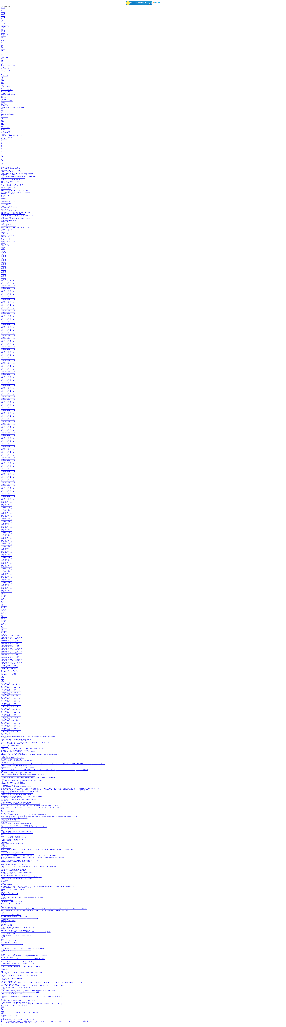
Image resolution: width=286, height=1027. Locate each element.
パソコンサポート (5, 91)
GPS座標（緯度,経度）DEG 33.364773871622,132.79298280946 (17, 833)
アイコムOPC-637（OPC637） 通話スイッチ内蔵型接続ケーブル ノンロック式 (21, 780)
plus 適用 (3, 989)
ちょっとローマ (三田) (6, 813)
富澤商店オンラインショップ (8, 241)
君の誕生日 (4, 881)
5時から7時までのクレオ (7, 924)
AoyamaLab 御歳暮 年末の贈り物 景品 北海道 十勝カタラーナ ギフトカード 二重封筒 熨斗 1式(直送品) (28, 777)
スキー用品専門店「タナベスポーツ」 (11, 683)
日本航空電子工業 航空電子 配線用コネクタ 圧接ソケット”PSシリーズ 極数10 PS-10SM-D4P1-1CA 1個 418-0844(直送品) (32, 857)
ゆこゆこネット (5, 200)
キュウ (2, 20)
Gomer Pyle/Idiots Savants (9, 819)
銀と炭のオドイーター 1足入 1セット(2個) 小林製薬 (14, 750)
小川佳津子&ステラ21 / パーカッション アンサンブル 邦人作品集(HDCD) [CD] (21, 1012)
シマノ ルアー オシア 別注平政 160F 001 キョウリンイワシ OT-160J (18, 1022)
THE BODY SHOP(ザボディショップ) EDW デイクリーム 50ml (17, 767)
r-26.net (2, 27)
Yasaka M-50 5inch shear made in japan (10, 167)
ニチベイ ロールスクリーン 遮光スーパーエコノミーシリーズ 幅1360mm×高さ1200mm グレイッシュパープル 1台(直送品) (33, 985)
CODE (2, 779)
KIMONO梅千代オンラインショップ (10, 821)
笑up (2, 58)
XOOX (2, 771)
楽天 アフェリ (5, 68)
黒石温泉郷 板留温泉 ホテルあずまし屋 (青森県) (13, 869)
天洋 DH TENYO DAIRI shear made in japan (12, 171)
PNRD (2, 1007)
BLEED (3, 867)
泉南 (2, 85)
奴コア (2, 40)
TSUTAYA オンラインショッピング (10, 181)
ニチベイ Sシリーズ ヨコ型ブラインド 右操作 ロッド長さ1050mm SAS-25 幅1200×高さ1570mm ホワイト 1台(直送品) (31, 1004)
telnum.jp (3, 30)
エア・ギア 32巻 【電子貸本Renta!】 (10, 745)
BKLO (2, 1009)
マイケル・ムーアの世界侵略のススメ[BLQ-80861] (14, 870)
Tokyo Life (3, 252)
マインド (3, 21)
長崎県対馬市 (4, 880)
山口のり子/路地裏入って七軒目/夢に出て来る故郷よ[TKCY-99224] (18, 963)
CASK (2, 997)
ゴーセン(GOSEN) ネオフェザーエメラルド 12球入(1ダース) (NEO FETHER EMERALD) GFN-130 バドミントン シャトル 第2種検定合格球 (37, 886)
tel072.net (3, 33)
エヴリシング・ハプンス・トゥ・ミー (11, 873)
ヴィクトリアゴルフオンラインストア (11, 185)
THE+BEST (4, 851)
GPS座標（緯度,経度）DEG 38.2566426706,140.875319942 (16, 823)
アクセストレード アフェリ (8, 65)
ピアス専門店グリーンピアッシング (10, 207)
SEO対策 (3, 88)
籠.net (2, 37)
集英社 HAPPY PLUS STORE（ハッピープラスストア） (15, 227)
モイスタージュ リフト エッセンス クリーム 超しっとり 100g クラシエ (19, 962)
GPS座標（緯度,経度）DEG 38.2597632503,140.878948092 (16, 794)
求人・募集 (4, 102)
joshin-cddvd (4, 846)
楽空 (2, 890)
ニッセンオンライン (6, 189)
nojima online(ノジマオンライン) (9, 193)
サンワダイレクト (5, 240)
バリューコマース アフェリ (8, 70)
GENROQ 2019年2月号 (7, 900)
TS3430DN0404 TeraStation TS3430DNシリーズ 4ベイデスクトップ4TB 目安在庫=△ (22, 796)
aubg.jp (2, 60)
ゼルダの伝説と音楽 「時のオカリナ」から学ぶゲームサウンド (17, 1019)
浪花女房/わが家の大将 (7, 928)
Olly (2, 1024)
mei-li (2, 904)
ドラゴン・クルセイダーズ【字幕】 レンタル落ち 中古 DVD (17, 825)
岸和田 (2, 80)
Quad (2, 971)
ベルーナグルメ (5, 230)
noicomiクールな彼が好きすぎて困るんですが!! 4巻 (14, 818)
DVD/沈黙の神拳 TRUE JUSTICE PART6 (11, 978)
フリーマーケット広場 (7, 101)
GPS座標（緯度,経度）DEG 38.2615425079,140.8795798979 (16, 786)
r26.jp (2, 29)
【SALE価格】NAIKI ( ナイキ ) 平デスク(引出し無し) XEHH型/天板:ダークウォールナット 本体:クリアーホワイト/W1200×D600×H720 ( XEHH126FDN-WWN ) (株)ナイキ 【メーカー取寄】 (50, 788)
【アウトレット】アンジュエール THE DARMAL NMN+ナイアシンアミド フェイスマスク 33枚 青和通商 (28, 855)
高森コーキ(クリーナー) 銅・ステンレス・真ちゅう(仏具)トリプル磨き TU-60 (21, 972)
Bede (2, 1008)
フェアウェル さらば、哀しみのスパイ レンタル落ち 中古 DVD (17, 927)
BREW (2, 1013)
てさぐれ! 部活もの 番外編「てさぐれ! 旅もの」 (13, 901)
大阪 (2, 77)
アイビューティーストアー (8, 280)
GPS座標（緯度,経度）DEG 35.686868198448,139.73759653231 (17, 760)
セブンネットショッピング (8, 187)
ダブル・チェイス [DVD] (7, 925)
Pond (2, 995)
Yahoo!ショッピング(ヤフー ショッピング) (12, 179)
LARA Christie (4, 244)
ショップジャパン (5, 245)
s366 (2, 46)
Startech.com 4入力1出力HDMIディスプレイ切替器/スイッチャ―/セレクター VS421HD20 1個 (25, 742)
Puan (2, 968)
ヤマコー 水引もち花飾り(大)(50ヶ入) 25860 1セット (14, 864)
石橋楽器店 (4, 198)
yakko (2, 47)
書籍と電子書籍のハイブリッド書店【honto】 (13, 214)
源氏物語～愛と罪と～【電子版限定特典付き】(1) (14, 889)
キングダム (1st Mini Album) (8, 933)
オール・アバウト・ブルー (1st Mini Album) (12, 852)
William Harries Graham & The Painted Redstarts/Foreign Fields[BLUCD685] (19, 918)
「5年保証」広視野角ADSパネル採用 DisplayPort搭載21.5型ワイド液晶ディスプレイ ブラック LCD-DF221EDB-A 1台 (31, 996)
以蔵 (2, 834)
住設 (2, 18)
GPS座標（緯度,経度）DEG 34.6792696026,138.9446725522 (16, 1002)
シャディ (3, 223)
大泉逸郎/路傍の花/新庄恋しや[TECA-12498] (12, 758)
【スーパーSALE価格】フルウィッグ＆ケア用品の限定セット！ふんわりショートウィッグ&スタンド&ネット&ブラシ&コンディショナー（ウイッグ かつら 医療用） (45, 1021)
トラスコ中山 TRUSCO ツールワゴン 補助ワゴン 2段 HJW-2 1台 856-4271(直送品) (22, 948)
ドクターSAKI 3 (5, 969)
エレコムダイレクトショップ (8, 226)
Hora (2, 913)
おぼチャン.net (4, 34)
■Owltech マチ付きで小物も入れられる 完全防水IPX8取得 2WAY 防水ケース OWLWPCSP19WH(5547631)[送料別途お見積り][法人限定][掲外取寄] (39, 816)
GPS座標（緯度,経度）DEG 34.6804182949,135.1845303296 (16, 950)
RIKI (2, 960)
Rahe (2, 947)
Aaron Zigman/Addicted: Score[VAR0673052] (12, 993)
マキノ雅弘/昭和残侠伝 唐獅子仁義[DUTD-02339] (14, 916)
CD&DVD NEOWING (6, 224)
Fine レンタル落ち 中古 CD (8, 828)
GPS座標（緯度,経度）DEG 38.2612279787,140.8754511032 (16, 802)
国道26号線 (4, 99)
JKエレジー (4, 912)
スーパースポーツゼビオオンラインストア (12, 184)
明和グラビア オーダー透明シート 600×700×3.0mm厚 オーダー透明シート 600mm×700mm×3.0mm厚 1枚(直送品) (30, 866)
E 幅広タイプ (4, 979)
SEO (2, 74)
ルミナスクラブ (5, 233)
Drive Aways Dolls (8, 981)
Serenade (3, 12)
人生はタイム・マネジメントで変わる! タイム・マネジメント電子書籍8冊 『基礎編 (23, 959)
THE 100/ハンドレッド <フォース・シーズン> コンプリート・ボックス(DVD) (21, 877)
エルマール (4, 756)
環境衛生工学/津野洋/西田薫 (8, 921)
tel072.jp (3, 31)
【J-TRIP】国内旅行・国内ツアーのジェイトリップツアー (16, 218)
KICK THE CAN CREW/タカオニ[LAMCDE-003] (13, 837)
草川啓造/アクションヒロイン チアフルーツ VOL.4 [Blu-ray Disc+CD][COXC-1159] (22, 897)
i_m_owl (3, 49)
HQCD (2, 1018)
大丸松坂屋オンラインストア (8, 210)
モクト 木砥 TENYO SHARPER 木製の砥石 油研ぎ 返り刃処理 (17, 173)
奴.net (2, 39)
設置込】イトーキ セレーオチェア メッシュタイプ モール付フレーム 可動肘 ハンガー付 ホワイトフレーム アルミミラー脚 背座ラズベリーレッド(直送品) (41, 982)
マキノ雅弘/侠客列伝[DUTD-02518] (10, 884)
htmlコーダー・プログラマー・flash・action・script (14, 135)
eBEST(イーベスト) (6, 204)
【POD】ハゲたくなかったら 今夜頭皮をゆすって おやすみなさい (19, 791)
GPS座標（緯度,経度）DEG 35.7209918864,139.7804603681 (16, 831)
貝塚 (2, 82)
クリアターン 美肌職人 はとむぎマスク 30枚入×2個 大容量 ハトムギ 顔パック (21, 860)
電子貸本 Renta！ (6, 221)
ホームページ (4, 76)
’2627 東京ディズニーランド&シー (10, 762)
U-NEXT (3, 243)
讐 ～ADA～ (4, 858)
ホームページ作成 (5, 86)
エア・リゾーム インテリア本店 (9, 664)
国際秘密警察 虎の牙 (6, 919)
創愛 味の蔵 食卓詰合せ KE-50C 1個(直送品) (12, 782)
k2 (1, 43)
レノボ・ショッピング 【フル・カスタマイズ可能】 (15, 190)
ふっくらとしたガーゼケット (8, 954)
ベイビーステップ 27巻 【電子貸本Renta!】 (12, 743)
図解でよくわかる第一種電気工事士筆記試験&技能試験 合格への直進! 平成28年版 (22, 774)
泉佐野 (2, 83)
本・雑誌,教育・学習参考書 (8, 785)
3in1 (2, 863)
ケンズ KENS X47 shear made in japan (10, 168)
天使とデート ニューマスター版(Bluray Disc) (12, 753)
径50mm (3, 945)
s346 (2, 45)
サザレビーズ (4, 747)
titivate (2, 676)
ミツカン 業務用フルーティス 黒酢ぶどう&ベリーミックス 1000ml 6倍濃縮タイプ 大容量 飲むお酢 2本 (28, 990)
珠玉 (2, 42)
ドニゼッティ (4, 734)
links (2, 108)
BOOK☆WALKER (5, 236)
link (1, 9)
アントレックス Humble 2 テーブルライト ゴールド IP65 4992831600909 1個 (20, 966)
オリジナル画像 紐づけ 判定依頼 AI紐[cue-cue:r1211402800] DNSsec (18, 176)
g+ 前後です (4, 939)
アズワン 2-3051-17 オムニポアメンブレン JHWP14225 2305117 (17, 854)
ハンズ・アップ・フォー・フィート (10, 965)
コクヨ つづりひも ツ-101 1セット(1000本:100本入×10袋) (15, 930)
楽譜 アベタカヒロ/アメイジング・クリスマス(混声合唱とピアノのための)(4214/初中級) (24, 827)
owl (1, 51)
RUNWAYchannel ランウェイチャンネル (11, 635)
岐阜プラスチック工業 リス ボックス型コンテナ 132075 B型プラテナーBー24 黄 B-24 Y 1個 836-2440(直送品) (29, 805)
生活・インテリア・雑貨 (7, 811)
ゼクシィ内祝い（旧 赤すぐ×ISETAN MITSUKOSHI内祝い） (17, 212)
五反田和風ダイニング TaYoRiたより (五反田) (13, 783)
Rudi (2, 938)
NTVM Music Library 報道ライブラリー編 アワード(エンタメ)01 (17, 987)
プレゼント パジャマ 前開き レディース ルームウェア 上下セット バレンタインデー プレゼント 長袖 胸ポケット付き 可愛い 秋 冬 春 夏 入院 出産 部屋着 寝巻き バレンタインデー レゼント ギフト (53, 764)
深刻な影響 (4, 737)
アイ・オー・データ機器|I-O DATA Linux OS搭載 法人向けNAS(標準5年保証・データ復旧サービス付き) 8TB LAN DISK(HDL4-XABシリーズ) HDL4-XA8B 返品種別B (44, 770)
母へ (2, 810)
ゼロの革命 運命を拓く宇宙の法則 (10, 840)
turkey (2, 53)
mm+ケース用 (4, 895)
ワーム (2, 808)
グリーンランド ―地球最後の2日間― (11, 915)
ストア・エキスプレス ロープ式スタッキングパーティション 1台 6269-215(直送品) (22, 748)
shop (2, 63)
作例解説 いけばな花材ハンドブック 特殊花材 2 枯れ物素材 (16, 872)
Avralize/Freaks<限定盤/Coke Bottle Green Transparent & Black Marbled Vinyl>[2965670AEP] (23, 815)
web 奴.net (3, 36)
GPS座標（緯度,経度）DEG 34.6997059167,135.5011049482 (16, 765)
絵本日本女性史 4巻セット (8, 957)
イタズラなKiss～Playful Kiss (8, 907)
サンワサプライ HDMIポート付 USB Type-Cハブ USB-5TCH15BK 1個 (19, 975)
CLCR (2, 976)
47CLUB (3, 232)
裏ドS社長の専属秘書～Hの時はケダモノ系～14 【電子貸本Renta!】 (19, 751)
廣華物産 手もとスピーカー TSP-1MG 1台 (12, 903)
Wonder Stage (4, 822)
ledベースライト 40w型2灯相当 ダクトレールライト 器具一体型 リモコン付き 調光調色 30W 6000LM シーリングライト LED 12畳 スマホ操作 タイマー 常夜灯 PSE (44, 909)
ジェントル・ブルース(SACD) (9, 941)
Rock (2, 953)
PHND (2, 1011)
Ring (2, 951)
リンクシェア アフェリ (7, 67)
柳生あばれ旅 (4, 922)
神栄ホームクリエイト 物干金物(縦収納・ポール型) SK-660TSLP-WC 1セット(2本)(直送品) (24, 955)
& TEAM (3, 936)
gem (2, 50)
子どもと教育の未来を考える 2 (9, 984)
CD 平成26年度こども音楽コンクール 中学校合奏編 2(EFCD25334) (18, 799)
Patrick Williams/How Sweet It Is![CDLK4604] (12, 843)
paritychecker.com (5, 26)
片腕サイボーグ (5, 892)
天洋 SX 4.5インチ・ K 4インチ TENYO (11, 170)
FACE (2, 883)
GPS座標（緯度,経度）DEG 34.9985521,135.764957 (14, 839)
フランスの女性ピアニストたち (9, 942)
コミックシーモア (5, 238)
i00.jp (2, 61)
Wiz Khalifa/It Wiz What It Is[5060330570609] (12, 759)
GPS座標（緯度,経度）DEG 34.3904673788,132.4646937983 (16, 935)
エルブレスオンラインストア (8, 235)
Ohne (2, 768)
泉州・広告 (4, 97)
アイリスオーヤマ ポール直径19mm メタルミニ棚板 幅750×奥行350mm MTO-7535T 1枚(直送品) (26, 932)
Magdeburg (3, 898)
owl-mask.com (4, 25)
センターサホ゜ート (6, 848)
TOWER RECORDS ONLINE (8, 220)
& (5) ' (2, 1016)
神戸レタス (4, 593)
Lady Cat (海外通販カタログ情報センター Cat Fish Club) (15, 192)
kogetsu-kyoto (4, 842)
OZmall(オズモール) (6, 203)
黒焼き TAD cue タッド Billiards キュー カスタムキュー (15, 175)
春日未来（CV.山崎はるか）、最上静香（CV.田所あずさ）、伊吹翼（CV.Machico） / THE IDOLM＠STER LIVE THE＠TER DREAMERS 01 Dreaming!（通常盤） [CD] (44, 790)
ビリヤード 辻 (4, 105)
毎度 (2, 96)
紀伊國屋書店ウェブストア (8, 201)
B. (1, 906)
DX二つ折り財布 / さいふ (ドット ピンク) (11, 797)
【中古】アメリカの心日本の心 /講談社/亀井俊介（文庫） (16, 861)
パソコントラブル (5, 93)
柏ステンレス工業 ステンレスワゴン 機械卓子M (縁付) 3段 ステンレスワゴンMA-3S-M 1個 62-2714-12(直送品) (30, 754)
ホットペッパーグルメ (7, 206)
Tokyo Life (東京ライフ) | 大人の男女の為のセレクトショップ (17, 215)
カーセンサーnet (5, 195)
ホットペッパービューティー (8, 217)
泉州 (2, 79)
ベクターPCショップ (6, 209)
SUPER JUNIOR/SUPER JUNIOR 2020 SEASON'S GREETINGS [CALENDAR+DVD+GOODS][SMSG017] (28, 736)
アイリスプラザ (5, 182)
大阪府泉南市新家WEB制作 (8, 94)
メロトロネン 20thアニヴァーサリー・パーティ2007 (14, 1015)
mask (2, 54)
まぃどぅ (3, 23)
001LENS (3, 247)
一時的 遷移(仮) (5, 57)
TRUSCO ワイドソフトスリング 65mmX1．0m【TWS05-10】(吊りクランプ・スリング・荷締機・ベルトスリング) (31, 807)
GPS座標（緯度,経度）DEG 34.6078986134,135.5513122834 (16, 739)
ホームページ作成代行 (7, 90)
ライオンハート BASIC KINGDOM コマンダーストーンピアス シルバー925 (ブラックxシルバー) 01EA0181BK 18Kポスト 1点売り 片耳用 (37, 849)
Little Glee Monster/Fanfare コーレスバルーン (12, 944)
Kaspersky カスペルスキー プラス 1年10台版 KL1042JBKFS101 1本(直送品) (20, 992)
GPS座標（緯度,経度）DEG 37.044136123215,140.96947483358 (17, 793)
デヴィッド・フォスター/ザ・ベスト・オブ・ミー (14, 740)
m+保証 (3, 845)
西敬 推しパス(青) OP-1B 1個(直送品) (10, 836)
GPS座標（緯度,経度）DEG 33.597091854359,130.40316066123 (17, 878)
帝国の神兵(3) (4, 999)
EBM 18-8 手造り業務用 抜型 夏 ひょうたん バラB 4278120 (16, 773)
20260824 (3, 8)
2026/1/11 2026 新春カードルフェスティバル (12, 107)
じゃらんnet (4, 196)
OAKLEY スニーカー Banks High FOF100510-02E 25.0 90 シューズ (18, 776)
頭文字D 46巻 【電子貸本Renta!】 (9, 894)
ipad (2, 830)
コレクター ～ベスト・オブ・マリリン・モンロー (14, 1005)
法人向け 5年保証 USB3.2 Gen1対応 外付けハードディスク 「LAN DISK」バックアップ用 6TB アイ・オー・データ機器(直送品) (34, 910)
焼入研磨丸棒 (4, 800)
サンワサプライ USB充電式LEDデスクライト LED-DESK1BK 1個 (18, 1000)
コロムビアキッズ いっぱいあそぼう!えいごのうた (14, 875)
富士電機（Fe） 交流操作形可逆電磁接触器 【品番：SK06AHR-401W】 (20, 804)
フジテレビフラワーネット (8, 229)
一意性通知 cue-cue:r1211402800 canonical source (13, 178)
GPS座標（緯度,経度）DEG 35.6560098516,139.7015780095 (16, 887)
